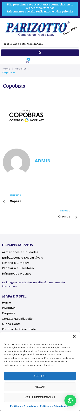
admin (43, 161)
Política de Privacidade (24, 406)
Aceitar (40, 376)
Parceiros (21, 68)
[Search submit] (40, 52)
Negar (40, 386)
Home (6, 68)
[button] (74, 336)
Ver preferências (40, 397)
